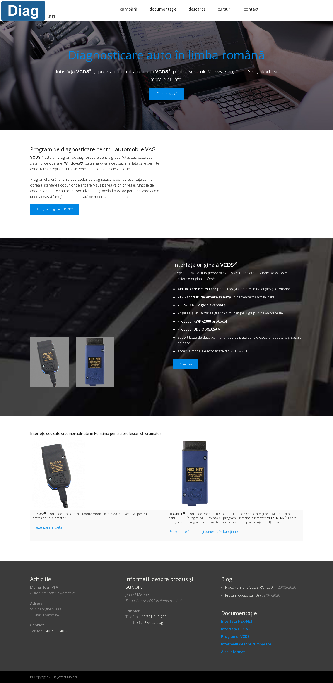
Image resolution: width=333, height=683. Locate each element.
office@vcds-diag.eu (151, 622)
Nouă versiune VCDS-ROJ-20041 (251, 587)
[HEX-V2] (49, 361)
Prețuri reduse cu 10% (243, 595)
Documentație (163, 9)
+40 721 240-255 (57, 631)
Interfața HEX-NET (237, 621)
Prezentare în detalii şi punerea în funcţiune (203, 531)
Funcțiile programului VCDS (54, 209)
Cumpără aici (166, 93)
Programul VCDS (235, 636)
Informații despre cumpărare (246, 644)
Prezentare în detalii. (48, 527)
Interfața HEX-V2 (235, 628)
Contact (251, 9)
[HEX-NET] (95, 361)
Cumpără (128, 9)
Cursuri (225, 9)
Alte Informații (233, 651)
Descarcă (197, 9)
